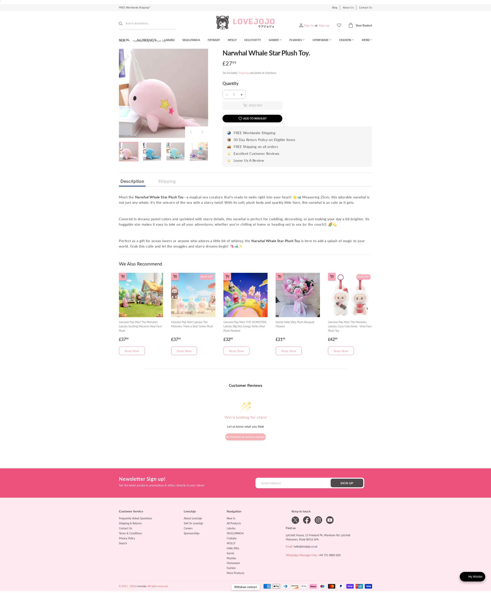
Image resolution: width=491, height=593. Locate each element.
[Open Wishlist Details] (339, 25)
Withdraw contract (245, 587)
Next (202, 132)
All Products (146, 40)
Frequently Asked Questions (135, 518)
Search (123, 543)
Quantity (230, 83)
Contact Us (365, 7)
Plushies (295, 40)
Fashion (345, 40)
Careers (188, 528)
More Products (235, 573)
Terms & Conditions (130, 533)
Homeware (321, 40)
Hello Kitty (252, 40)
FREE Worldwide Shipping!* (135, 7)
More (366, 40)
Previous (191, 132)
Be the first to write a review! (245, 437)
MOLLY (232, 40)
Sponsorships (191, 533)
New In (124, 40)
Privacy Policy (127, 538)
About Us (348, 7)
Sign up (324, 25)
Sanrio (274, 40)
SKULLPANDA (191, 40)
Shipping (243, 72)
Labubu (169, 40)
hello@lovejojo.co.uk (305, 546)
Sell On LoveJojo (193, 523)
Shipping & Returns (130, 523)
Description (132, 181)
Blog (334, 7)
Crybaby (214, 40)
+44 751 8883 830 (329, 555)
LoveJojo (141, 586)
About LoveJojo (193, 518)
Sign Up (346, 483)
